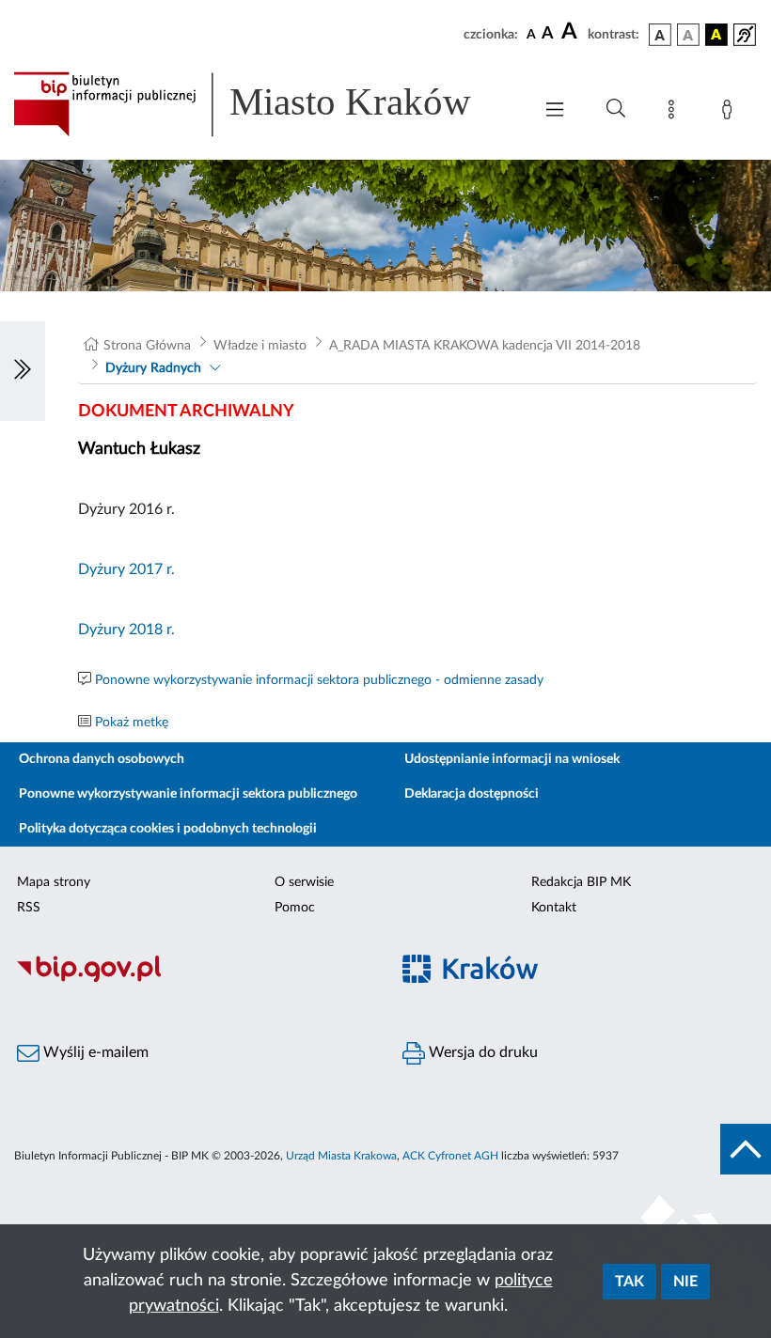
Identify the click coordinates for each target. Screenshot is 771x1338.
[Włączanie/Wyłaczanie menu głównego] (555, 111)
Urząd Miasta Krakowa (341, 1155)
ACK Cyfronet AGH (450, 1155)
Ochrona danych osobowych (101, 759)
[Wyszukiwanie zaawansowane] (615, 109)
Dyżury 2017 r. (126, 569)
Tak (629, 1281)
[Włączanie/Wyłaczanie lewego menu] (22, 371)
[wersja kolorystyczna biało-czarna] (688, 35)
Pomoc (295, 907)
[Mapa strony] (675, 112)
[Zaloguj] (730, 112)
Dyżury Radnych (153, 368)
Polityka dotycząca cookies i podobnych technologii (168, 828)
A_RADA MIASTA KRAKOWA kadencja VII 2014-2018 (484, 345)
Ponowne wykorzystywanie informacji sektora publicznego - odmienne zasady (319, 680)
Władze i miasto (260, 345)
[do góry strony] (745, 1149)
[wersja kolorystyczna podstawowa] (660, 35)
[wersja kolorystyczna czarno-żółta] (716, 35)
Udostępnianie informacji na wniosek (512, 759)
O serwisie (304, 882)
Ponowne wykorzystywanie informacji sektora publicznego (188, 794)
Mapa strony (53, 882)
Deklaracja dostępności (471, 794)
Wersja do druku (481, 1052)
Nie (685, 1281)
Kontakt (553, 907)
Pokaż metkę (131, 722)
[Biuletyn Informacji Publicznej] (192, 979)
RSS (28, 907)
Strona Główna (147, 345)
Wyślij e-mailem (94, 1052)
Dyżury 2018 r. (126, 629)
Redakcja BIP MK (581, 882)
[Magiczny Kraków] (578, 979)
